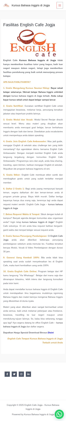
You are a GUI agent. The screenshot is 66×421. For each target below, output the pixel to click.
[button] (59, 414)
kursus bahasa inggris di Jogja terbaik (31, 96)
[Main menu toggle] (59, 5)
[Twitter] (14, 374)
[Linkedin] (28, 374)
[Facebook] (7, 374)
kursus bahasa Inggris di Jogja (37, 222)
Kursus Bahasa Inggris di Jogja (31, 5)
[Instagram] (21, 374)
